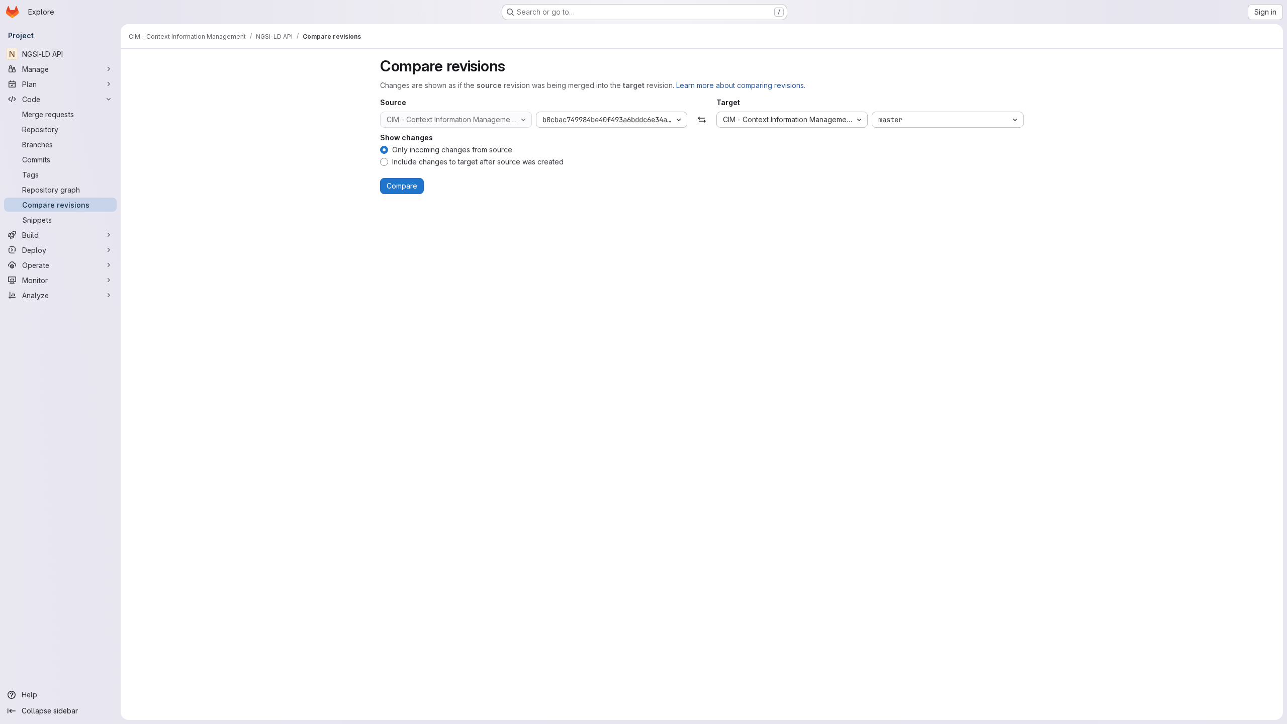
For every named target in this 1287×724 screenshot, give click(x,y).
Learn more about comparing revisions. (740, 85)
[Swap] (701, 120)
